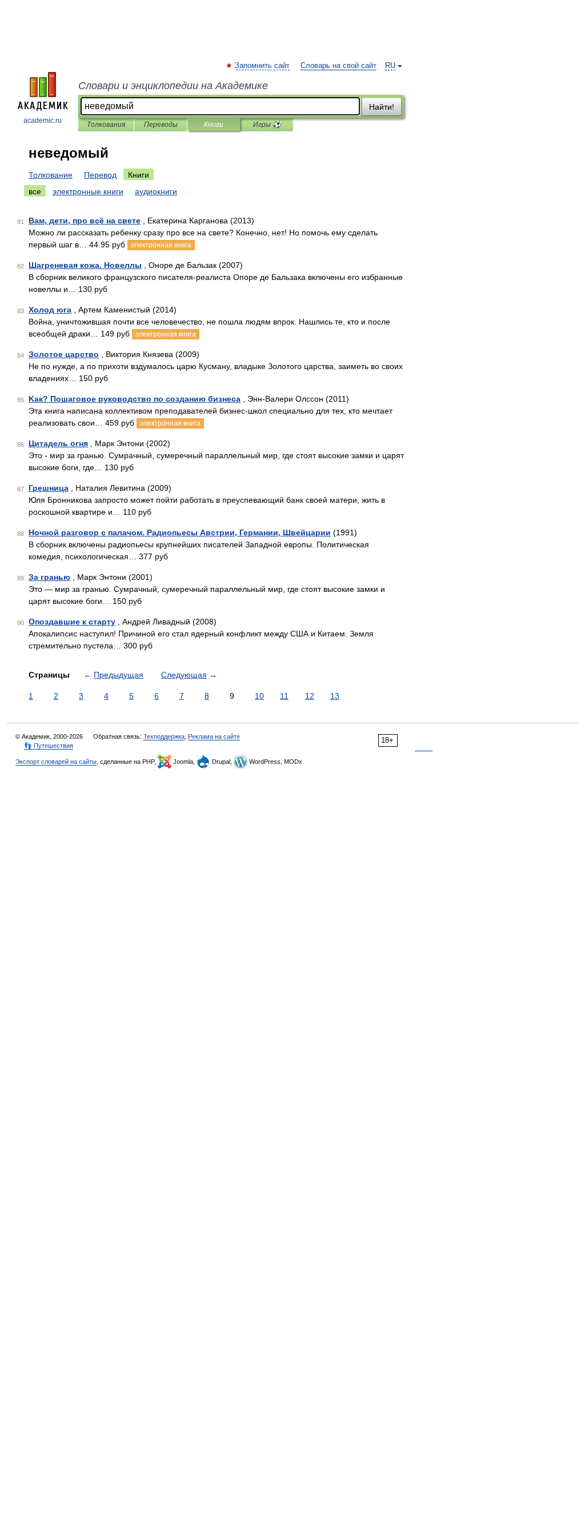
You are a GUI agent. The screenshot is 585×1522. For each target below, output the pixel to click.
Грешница (49, 487)
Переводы (161, 125)
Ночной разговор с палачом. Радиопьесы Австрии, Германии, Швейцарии (180, 532)
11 (284, 695)
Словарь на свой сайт (338, 66)
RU (390, 66)
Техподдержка (164, 736)
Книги (213, 125)
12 (309, 695)
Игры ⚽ (267, 125)
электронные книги (88, 191)
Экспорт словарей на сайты (56, 761)
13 (334, 695)
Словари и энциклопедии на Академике (173, 85)
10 (259, 695)
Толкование (51, 174)
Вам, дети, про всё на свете (85, 220)
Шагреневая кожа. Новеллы (85, 265)
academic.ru (42, 121)
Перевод (100, 174)
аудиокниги (156, 191)
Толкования (106, 125)
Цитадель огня (58, 443)
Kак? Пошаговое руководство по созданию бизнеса (135, 398)
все (35, 191)
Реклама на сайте (214, 736)
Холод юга (50, 309)
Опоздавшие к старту (72, 621)
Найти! (381, 106)
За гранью (49, 577)
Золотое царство (64, 354)
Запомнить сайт (263, 66)
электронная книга (161, 245)
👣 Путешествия (48, 745)
